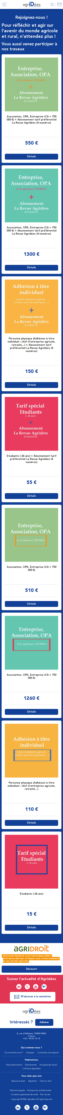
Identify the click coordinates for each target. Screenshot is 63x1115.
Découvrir (31, 969)
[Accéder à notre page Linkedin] (19, 986)
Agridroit (32, 1081)
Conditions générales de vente (24, 1095)
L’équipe (30, 1053)
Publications (31, 1060)
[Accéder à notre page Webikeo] (44, 986)
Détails (31, 156)
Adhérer (44, 1022)
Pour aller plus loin (31, 1076)
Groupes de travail (48, 1065)
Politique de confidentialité (39, 1091)
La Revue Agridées (32, 1069)
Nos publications (14, 1065)
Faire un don (46, 1081)
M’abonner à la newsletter (36, 997)
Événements (31, 1065)
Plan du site (45, 1095)
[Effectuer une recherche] (52, 4)
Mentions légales (17, 1091)
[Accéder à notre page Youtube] (36, 986)
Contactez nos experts (48, 1053)
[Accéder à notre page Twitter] (27, 986)
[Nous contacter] (59, 4)
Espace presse (18, 1081)
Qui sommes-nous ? (31, 1048)
